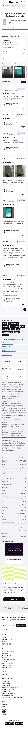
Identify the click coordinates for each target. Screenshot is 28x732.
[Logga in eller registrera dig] (21, 2)
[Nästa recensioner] (24, 309)
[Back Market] (14, 2)
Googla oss (12, 592)
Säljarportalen (5, 653)
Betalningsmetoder (6, 655)
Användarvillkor (5, 681)
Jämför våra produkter (7, 665)
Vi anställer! (4, 641)
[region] (14, 72)
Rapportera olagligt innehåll (8, 693)
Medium (4, 706)
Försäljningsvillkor (6, 683)
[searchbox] (15, 5)
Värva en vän (5, 674)
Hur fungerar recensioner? (9, 58)
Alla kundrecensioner (7, 667)
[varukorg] (24, 2)
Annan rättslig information (8, 689)
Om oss (4, 637)
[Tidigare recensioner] (21, 309)
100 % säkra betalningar (7, 695)
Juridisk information (6, 691)
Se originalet (14, 185)
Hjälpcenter (5, 661)
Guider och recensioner (7, 663)
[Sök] (3, 5)
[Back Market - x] (10, 644)
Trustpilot (4, 704)
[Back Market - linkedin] (3, 644)
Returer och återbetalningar (8, 659)
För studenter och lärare (7, 639)
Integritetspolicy (6, 685)
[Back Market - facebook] (6, 644)
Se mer (5, 259)
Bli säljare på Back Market (7, 651)
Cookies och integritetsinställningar (10, 687)
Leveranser (4, 657)
